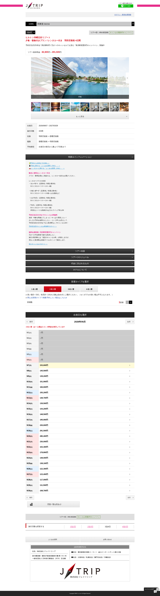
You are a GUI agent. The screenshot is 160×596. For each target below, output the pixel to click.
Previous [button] (32, 78)
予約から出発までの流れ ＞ (40, 163)
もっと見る (80, 116)
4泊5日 (125, 527)
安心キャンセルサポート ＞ (38, 244)
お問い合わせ (107, 539)
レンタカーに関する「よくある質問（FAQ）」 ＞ (48, 168)
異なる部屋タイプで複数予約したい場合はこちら (46, 298)
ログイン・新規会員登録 (122, 15)
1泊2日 (73, 527)
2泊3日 (90, 527)
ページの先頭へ (152, 589)
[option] (80, 78)
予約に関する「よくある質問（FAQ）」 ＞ (45, 166)
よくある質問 (52, 539)
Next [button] (127, 78)
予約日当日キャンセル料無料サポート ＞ (43, 226)
